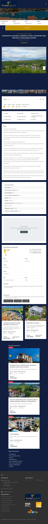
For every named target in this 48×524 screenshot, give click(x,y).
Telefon (5, 264)
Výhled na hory (8, 119)
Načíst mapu (24, 232)
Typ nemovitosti (4, 21)
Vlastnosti (11, 466)
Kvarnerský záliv (24, 33)
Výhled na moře (22, 119)
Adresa (5, 271)
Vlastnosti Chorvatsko (6, 502)
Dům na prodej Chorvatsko (7, 496)
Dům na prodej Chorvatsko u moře (9, 504)
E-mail (26, 258)
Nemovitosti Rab (5, 506)
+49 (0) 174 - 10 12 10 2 (7, 488)
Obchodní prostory (13, 459)
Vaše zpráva (6, 283)
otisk (27, 480)
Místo (26, 21)
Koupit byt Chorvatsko (6, 498)
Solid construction (22, 116)
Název (5, 258)
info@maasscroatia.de (36, 252)
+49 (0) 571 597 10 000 (36, 249)
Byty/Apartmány (12, 454)
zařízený (34, 119)
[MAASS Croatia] (18, 4)
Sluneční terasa (8, 116)
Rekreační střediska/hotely (14, 464)
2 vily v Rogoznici (14, 434)
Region (14, 21)
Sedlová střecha (35, 113)
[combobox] (6, 23)
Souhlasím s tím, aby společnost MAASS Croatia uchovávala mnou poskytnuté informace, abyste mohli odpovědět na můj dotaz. (24, 297)
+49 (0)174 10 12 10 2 (36, 251)
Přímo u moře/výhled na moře (15, 463)
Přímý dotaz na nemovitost (11, 247)
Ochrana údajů (40, 480)
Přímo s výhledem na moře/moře (15, 461)
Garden (6, 113)
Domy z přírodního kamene (14, 455)
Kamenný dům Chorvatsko (7, 500)
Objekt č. (38, 21)
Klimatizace (21, 113)
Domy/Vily (11, 457)
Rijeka (30, 33)
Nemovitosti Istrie (5, 508)
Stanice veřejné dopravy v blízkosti (37, 116)
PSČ (4, 277)
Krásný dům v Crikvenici (32, 323)
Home (18, 33)
